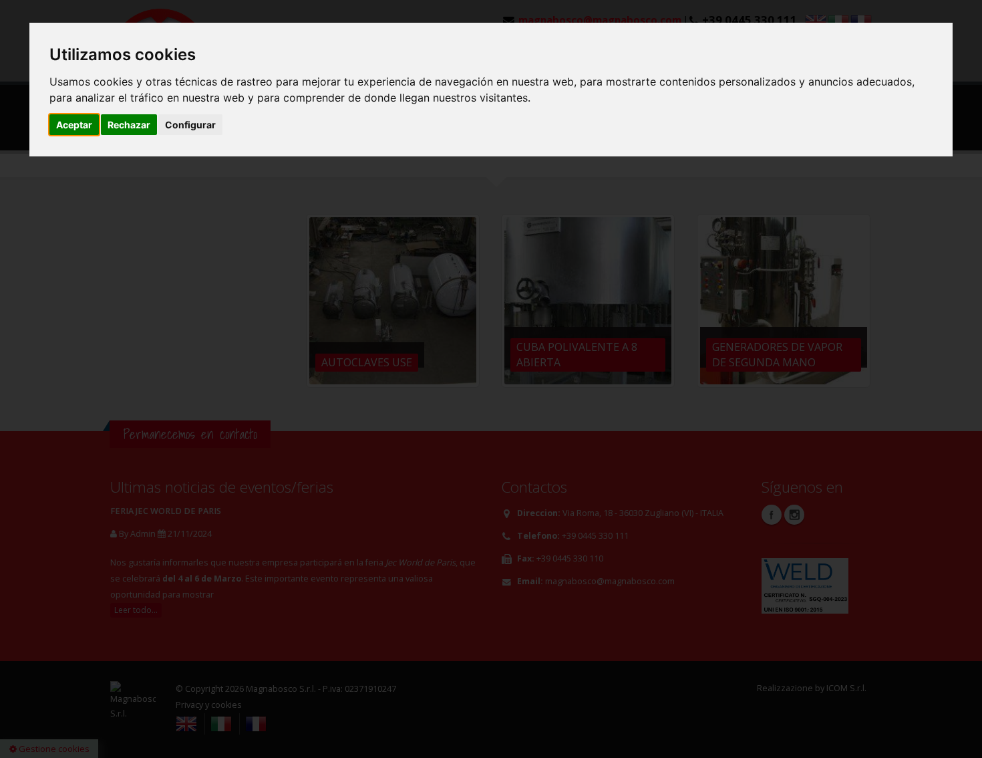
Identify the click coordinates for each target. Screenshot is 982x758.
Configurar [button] (190, 124)
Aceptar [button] (74, 124)
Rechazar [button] (129, 124)
